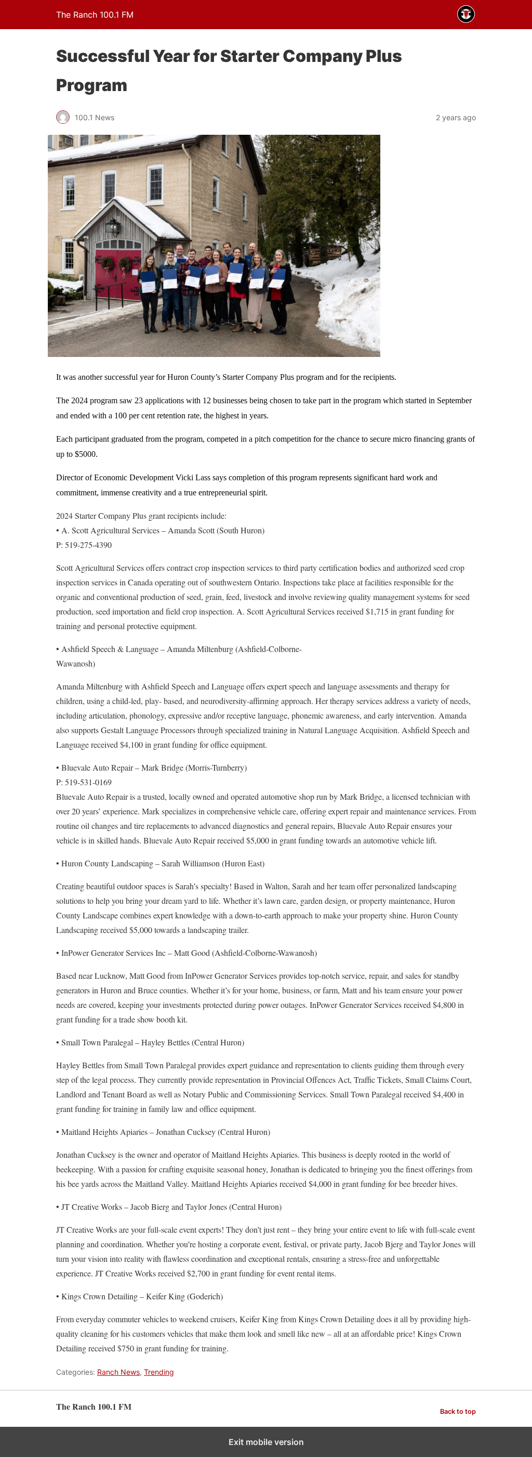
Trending (159, 1371)
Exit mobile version (266, 1442)
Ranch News (118, 1371)
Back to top (458, 1411)
